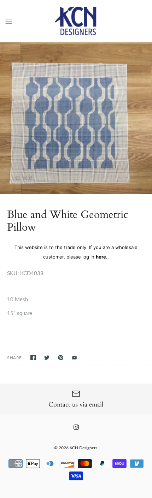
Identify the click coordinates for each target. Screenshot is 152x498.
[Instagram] (76, 427)
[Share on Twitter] (46, 357)
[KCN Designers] (76, 21)
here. (101, 257)
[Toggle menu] (9, 20)
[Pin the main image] (60, 357)
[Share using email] (74, 357)
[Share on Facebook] (33, 357)
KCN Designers (83, 447)
